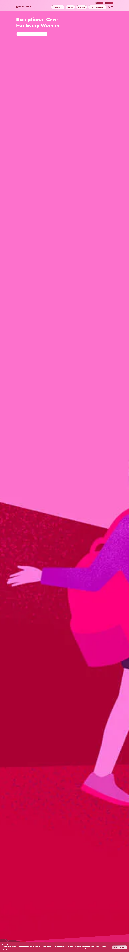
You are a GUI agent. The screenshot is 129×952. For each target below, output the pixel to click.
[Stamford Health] (23, 7)
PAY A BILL (100, 3)
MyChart (109, 3)
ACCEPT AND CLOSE (119, 947)
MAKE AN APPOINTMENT (97, 7)
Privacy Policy (100, 946)
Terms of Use (5, 948)
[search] (109, 7)
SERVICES (70, 7)
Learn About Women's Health (31, 34)
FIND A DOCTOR (57, 7)
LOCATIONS (81, 7)
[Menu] (112, 7)
